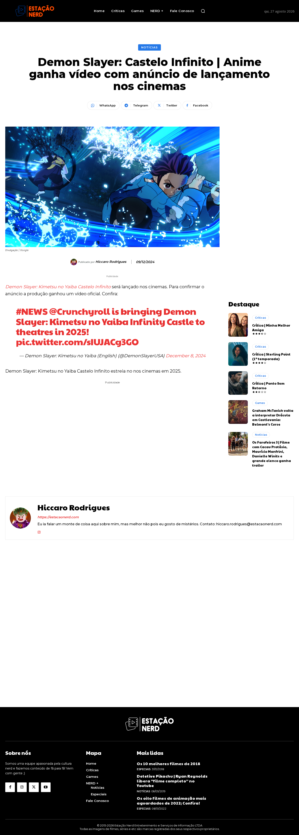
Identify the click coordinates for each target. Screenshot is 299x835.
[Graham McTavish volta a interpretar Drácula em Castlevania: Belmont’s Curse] (238, 412)
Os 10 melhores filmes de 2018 (169, 763)
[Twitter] (34, 787)
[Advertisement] (261, 192)
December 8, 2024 (186, 355)
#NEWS (32, 310)
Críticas (260, 317)
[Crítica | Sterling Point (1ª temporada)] (238, 354)
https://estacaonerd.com (58, 517)
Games (260, 403)
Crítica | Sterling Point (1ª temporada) (271, 356)
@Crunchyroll (79, 310)
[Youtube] (46, 787)
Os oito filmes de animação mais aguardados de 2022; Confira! (171, 800)
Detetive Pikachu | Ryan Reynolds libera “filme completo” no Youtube (172, 780)
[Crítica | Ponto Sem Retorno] (238, 383)
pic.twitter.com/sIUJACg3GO (77, 341)
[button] (203, 11)
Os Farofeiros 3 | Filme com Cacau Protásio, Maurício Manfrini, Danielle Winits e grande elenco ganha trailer (271, 453)
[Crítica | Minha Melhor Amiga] (238, 325)
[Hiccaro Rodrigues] (74, 262)
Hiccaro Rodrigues (110, 262)
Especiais (144, 769)
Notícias (149, 47)
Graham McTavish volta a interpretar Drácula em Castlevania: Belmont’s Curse (272, 417)
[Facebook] (10, 787)
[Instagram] (39, 531)
